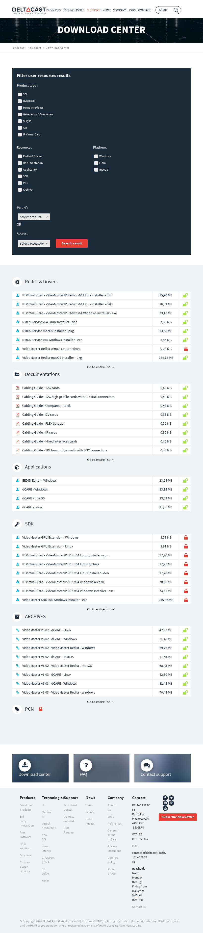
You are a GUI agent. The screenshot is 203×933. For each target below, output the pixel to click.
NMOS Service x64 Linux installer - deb (49, 322)
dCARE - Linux (32, 507)
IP (43, 805)
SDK (25, 176)
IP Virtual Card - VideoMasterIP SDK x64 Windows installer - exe (68, 591)
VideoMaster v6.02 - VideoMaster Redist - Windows (58, 648)
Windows (105, 156)
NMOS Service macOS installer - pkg (48, 331)
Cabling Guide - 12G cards (41, 388)
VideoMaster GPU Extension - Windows (50, 537)
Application (30, 170)
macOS (103, 170)
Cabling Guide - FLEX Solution (44, 423)
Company (119, 10)
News (106, 10)
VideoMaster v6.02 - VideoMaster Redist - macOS (57, 666)
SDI (25, 94)
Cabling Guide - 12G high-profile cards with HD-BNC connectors (68, 397)
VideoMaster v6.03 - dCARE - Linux (46, 675)
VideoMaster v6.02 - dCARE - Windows (49, 639)
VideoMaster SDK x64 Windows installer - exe (54, 600)
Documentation (33, 163)
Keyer (45, 880)
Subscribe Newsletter (177, 817)
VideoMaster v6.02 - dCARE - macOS (48, 657)
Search (176, 10)
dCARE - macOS (33, 498)
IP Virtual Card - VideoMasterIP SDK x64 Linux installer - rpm (65, 555)
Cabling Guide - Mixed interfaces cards (49, 441)
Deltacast (19, 48)
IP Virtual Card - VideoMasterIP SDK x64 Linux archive (60, 564)
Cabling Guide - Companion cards (46, 406)
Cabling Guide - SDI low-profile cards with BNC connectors (64, 450)
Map (135, 846)
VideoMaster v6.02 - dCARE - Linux (46, 630)
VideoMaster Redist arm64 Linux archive (51, 349)
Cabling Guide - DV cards (40, 415)
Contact (144, 10)
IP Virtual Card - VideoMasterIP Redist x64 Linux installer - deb (67, 304)
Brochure (25, 855)
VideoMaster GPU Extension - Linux (47, 546)
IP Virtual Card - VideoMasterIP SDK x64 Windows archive (63, 582)
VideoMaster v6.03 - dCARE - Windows (49, 683)
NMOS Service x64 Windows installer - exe (52, 340)
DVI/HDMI (29, 101)
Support (93, 10)
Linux (102, 163)
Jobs (132, 10)
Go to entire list (98, 367)
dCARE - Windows (35, 489)
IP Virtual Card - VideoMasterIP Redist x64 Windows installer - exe (69, 313)
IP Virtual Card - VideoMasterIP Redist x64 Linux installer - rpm (67, 295)
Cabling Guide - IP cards (39, 432)
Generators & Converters (38, 114)
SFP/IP (27, 121)
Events (90, 812)
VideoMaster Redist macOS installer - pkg (52, 358)
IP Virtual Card (32, 134)
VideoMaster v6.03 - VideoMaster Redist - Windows (58, 692)
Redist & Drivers (32, 156)
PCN (25, 183)
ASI (25, 128)
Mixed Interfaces (33, 108)
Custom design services (25, 866)
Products (53, 10)
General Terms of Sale (112, 835)
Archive (27, 190)
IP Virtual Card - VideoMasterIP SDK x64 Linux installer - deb (65, 573)
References (115, 824)
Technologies (73, 10)
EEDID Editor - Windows (39, 480)
